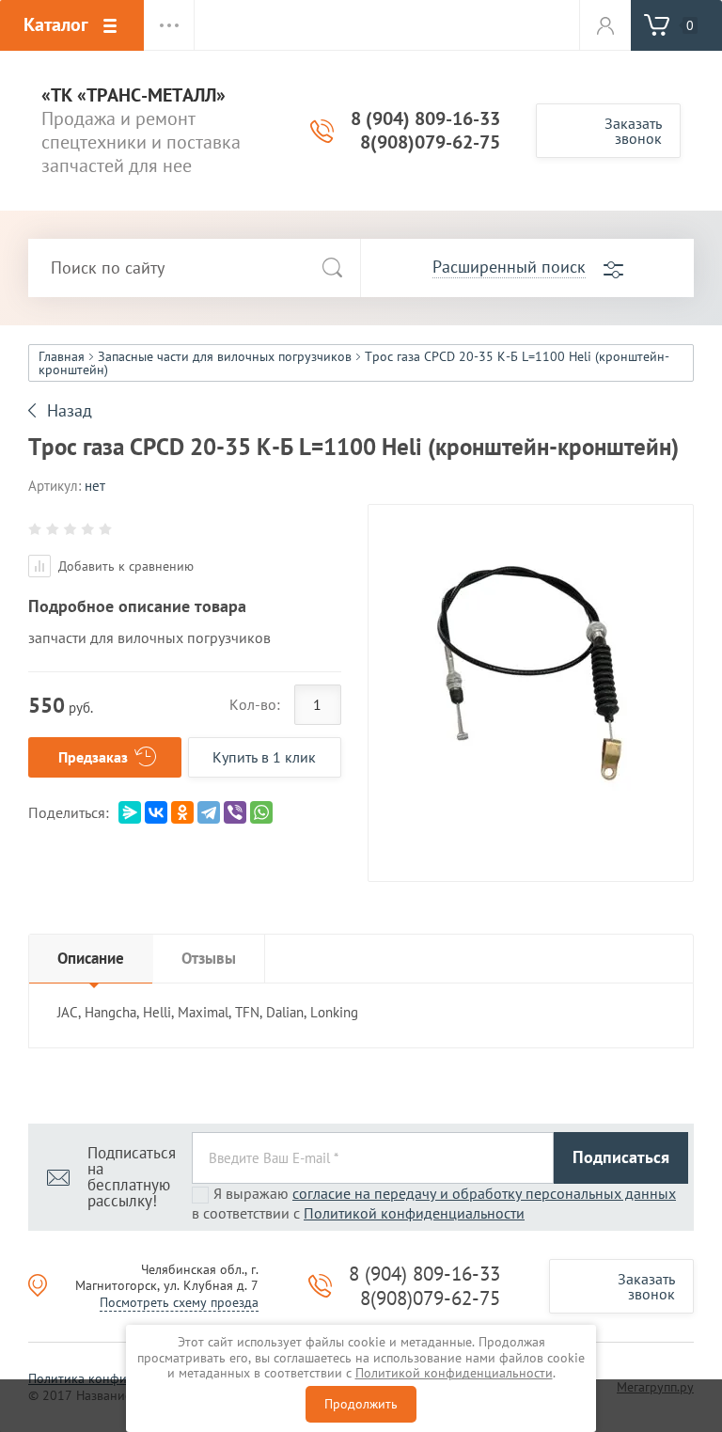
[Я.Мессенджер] (129, 812)
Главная (62, 356)
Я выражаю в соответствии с (434, 1203)
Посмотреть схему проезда (179, 1302)
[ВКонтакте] (156, 812)
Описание (90, 958)
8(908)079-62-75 (430, 142)
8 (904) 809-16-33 (425, 118)
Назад (69, 411)
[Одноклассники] (182, 812)
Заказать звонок (633, 131)
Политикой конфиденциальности (414, 1213)
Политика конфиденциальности (122, 1378)
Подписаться (621, 1157)
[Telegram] (208, 812)
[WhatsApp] (261, 812)
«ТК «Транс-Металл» (133, 95)
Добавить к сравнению (124, 566)
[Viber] (235, 812)
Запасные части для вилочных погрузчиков (225, 356)
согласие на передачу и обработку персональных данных (484, 1193)
